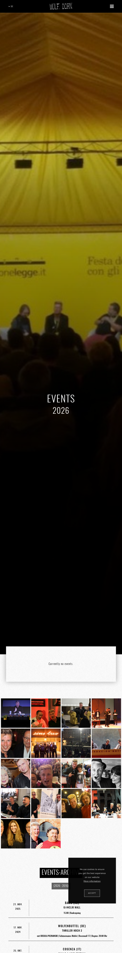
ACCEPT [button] (92, 893)
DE (11, 6)
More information (92, 881)
